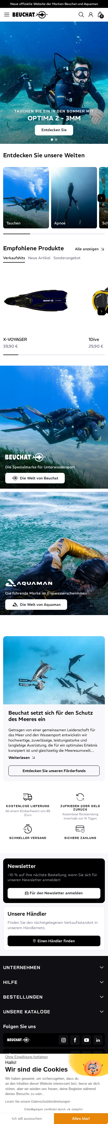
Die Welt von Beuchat (39, 478)
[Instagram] (63, 1040)
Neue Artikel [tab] (39, 258)
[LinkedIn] (98, 1040)
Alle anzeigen (87, 249)
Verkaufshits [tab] (14, 258)
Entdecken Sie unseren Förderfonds (54, 770)
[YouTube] (86, 1040)
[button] (81, 14)
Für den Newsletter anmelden (56, 893)
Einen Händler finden (56, 941)
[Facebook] (75, 1040)
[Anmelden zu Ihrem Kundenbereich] (90, 14)
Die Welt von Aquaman (40, 604)
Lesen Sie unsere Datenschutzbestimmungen (37, 1101)
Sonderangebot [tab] (66, 258)
